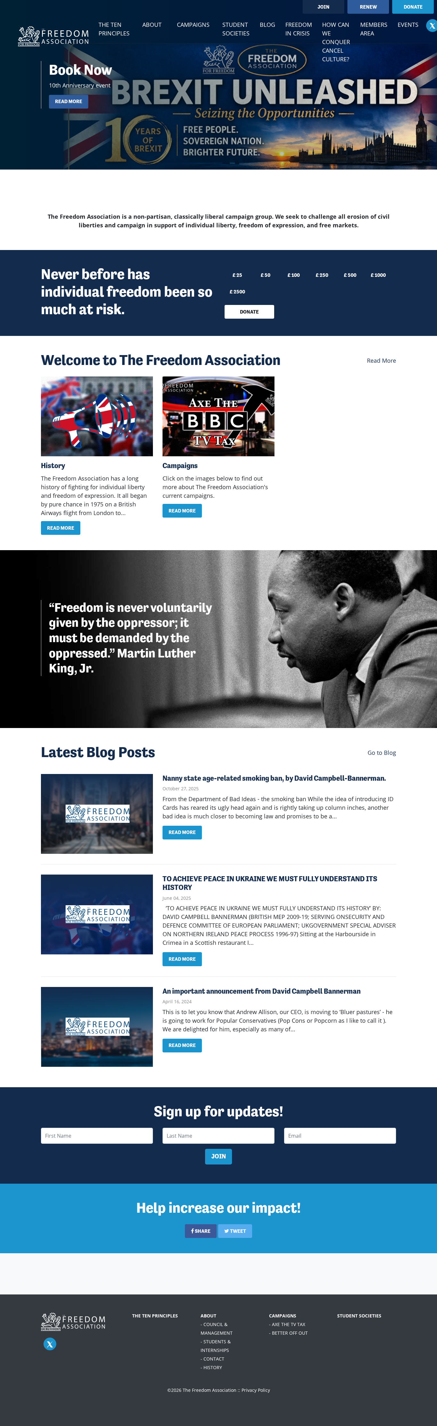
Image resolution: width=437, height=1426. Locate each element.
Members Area (373, 29)
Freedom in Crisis (298, 29)
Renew (368, 7)
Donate (413, 7)
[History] (97, 416)
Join (324, 7)
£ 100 (294, 275)
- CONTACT (212, 1359)
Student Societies (236, 29)
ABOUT (208, 1316)
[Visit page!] (50, 1344)
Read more (60, 528)
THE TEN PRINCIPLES (155, 1316)
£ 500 (350, 275)
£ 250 (322, 275)
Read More (381, 360)
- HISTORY (211, 1367)
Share (202, 1231)
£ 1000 (378, 275)
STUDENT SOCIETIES (359, 1316)
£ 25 (237, 275)
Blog (267, 24)
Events (408, 24)
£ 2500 (237, 292)
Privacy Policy (256, 1390)
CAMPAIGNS (282, 1316)
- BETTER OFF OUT (288, 1333)
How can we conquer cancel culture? (336, 42)
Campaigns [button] (193, 24)
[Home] (53, 36)
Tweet (237, 1231)
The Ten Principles (114, 29)
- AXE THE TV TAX (287, 1324)
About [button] (152, 24)
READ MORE (68, 101)
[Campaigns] (218, 416)
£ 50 (265, 275)
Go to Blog (382, 752)
